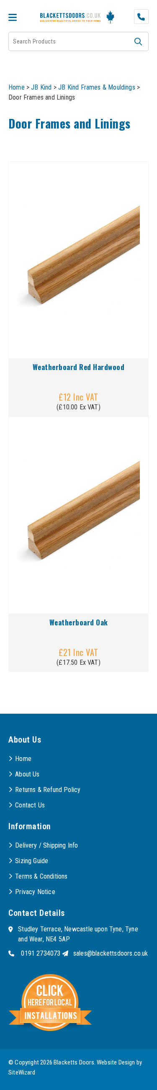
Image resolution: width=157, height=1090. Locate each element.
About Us (27, 774)
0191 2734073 (40, 953)
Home (16, 87)
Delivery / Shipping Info (46, 845)
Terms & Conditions (41, 876)
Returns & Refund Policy (47, 790)
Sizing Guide (31, 861)
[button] (138, 41)
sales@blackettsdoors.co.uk (110, 953)
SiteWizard (21, 1072)
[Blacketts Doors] (70, 18)
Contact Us (30, 805)
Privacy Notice (35, 892)
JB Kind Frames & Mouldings (96, 87)
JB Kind (41, 87)
